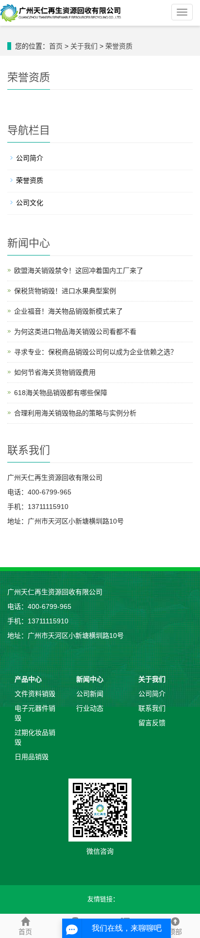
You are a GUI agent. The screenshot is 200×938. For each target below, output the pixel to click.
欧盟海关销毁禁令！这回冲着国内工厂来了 (78, 270)
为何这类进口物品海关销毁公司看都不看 (75, 331)
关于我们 (84, 46)
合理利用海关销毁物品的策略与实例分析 (75, 413)
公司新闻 (89, 694)
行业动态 (89, 708)
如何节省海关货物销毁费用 (55, 372)
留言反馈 (152, 723)
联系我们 (152, 708)
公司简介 (29, 158)
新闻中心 (89, 679)
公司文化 (29, 203)
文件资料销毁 (35, 694)
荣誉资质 (119, 46)
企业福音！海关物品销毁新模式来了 (68, 311)
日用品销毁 (32, 757)
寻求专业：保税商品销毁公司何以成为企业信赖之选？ (95, 352)
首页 (56, 46)
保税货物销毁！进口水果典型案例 (65, 291)
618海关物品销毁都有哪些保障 (60, 393)
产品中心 (28, 679)
